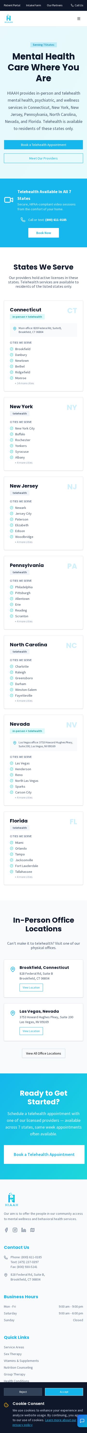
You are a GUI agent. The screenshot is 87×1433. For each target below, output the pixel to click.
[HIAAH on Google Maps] (32, 1230)
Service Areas (14, 1347)
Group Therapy (14, 1374)
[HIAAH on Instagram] (15, 1230)
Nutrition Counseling (18, 1367)
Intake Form (33, 5)
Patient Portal (12, 5)
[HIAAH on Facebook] (6, 1230)
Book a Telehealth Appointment (43, 145)
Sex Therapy (13, 1354)
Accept (64, 1392)
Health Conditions (16, 1381)
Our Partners (54, 5)
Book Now (43, 233)
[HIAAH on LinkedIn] (23, 1230)
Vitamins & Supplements (21, 1360)
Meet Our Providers (43, 158)
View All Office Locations (43, 1053)
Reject (23, 1392)
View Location (31, 987)
